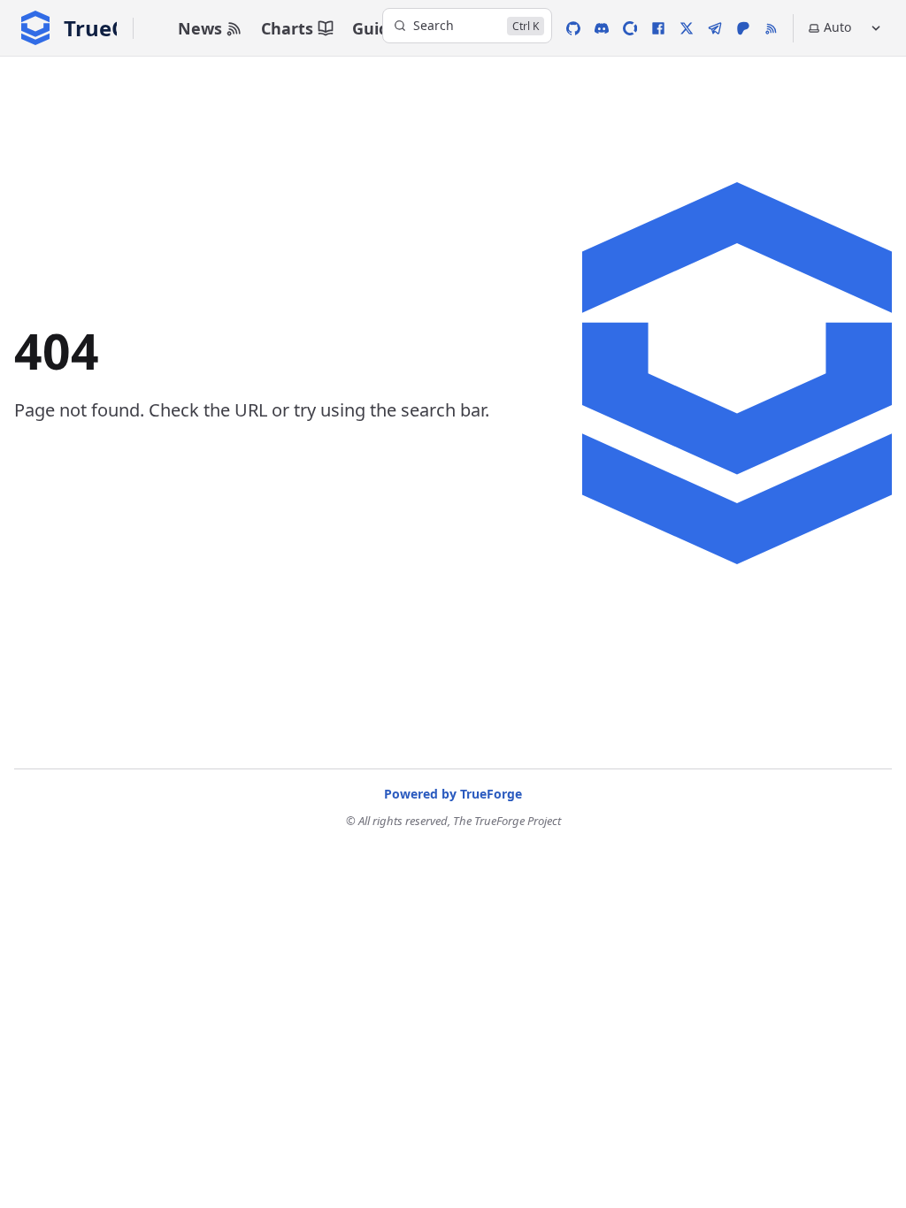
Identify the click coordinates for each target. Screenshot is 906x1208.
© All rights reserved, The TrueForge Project (453, 821)
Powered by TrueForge (453, 793)
